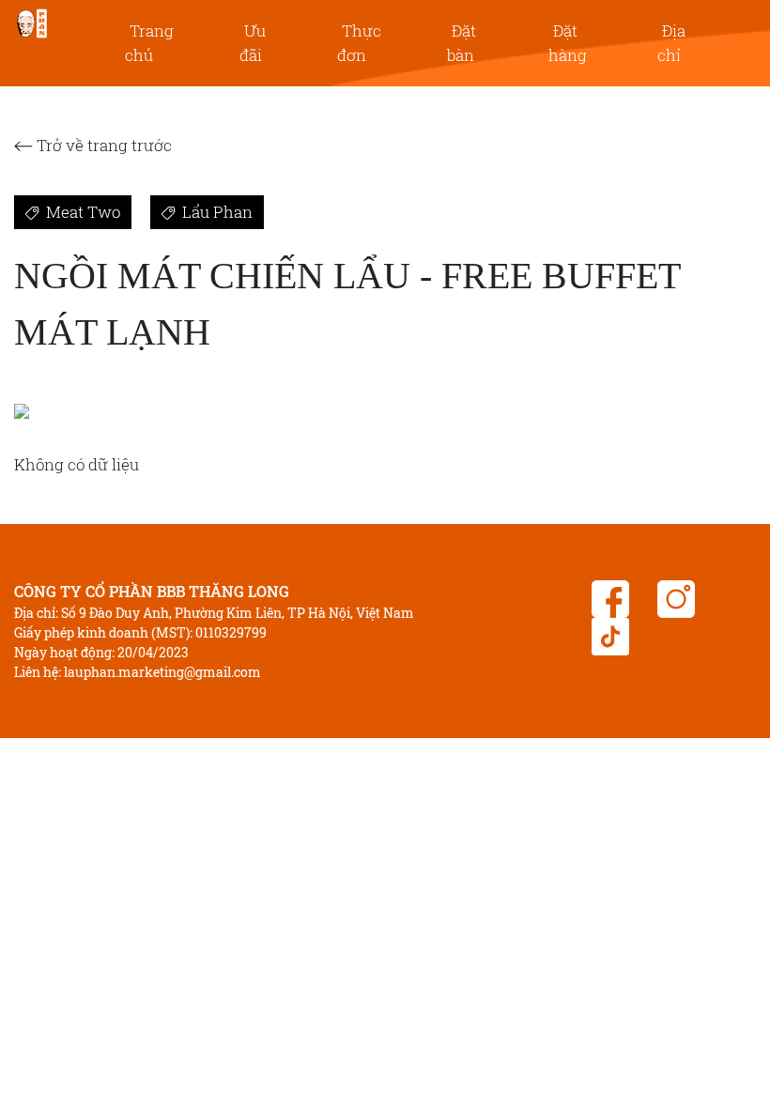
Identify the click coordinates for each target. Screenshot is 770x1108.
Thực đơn (359, 43)
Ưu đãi (252, 43)
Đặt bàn (461, 43)
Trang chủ (149, 43)
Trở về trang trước (102, 145)
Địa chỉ (671, 43)
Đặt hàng (567, 43)
